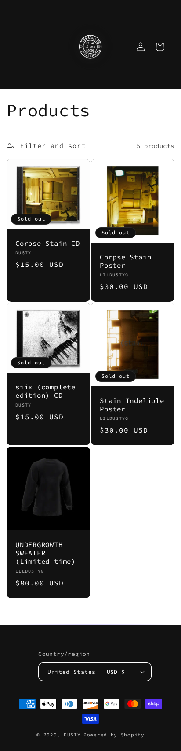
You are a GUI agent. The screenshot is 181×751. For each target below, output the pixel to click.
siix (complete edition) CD (45, 391)
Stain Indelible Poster (132, 404)
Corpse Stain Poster (125, 261)
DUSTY (72, 735)
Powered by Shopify (114, 735)
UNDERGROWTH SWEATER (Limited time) (45, 553)
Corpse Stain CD (47, 243)
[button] (160, 46)
